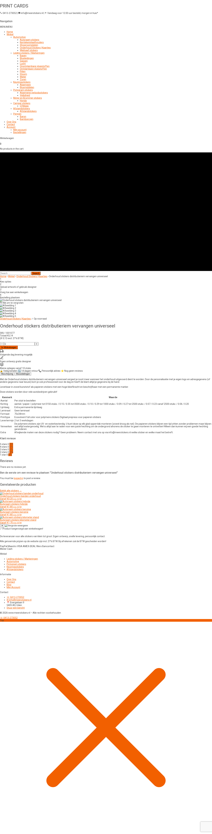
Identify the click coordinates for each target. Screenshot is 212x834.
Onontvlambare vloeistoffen (35, 66)
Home (10, 31)
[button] (6, 26)
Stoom (23, 74)
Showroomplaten (29, 45)
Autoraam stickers (29, 39)
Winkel (10, 34)
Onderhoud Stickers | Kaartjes (35, 47)
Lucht (23, 63)
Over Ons (11, 121)
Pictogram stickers (23, 90)
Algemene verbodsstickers (34, 92)
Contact (11, 124)
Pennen (17, 114)
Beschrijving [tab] (7, 374)
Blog (9, 584)
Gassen (24, 61)
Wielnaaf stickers (29, 50)
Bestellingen (19, 132)
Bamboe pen (26, 119)
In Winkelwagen (8, 347)
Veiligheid (25, 95)
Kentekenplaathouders (32, 42)
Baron (23, 116)
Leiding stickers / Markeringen (29, 53)
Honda (23, 100)
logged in (18, 478)
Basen (23, 55)
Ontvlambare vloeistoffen (33, 69)
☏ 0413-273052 (15, 597)
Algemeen (25, 84)
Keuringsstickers (21, 82)
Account (11, 127)
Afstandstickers (21, 108)
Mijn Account (13, 587)
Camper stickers (21, 103)
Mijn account (19, 129)
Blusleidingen (27, 58)
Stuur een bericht (16, 607)
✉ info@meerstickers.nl (19, 600)
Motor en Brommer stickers (27, 98)
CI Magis (24, 106)
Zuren (23, 79)
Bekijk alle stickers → (11, 490)
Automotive (19, 37)
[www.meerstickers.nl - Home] (12, 531)
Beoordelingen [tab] (23, 374)
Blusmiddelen (27, 87)
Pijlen (23, 71)
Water (23, 76)
